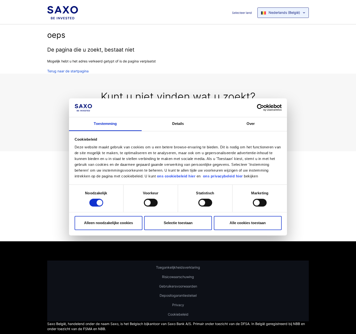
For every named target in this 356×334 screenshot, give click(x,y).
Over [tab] (251, 123)
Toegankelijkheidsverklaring (178, 267)
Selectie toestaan (178, 223)
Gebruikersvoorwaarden (178, 286)
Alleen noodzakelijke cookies (108, 223)
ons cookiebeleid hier (177, 176)
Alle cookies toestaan (248, 223)
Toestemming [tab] (105, 123)
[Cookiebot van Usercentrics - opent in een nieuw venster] (260, 107)
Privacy (178, 305)
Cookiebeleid (178, 314)
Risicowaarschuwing (178, 277)
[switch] (151, 203)
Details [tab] (178, 123)
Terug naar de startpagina (68, 71)
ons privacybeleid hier (223, 176)
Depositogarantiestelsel (178, 295)
